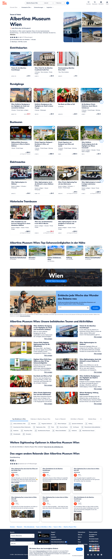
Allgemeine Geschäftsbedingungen (59, 544)
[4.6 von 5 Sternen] (14, 37)
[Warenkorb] (95, 2)
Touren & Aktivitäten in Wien (44, 527)
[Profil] (107, 2)
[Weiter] (101, 102)
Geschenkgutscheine (82, 544)
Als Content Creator (94, 538)
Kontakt (53, 534)
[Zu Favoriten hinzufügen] (29, 53)
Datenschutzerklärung (56, 539)
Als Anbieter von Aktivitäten (93, 535)
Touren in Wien (58, 527)
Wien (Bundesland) (29, 527)
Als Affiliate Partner (93, 541)
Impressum (53, 537)
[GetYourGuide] (4, 3)
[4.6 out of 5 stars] (14, 464)
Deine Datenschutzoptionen (57, 541)
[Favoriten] (88, 2)
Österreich (19, 527)
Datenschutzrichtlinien (25, 316)
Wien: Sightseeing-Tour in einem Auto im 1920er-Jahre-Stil (87, 469)
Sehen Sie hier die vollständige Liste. (53, 447)
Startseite (12, 527)
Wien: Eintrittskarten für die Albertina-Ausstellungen (53, 469)
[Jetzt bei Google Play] (43, 536)
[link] (21, 65)
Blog (79, 539)
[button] (21, 65)
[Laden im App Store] (43, 542)
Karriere (80, 537)
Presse (79, 541)
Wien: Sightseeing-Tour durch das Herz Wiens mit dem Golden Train (24, 469)
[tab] (19, 419)
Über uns (80, 534)
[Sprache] (101, 2)
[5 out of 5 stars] (24, 472)
